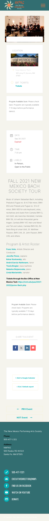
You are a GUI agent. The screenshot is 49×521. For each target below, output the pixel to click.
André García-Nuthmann (17, 262)
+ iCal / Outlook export (25, 387)
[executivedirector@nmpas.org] (6, 479)
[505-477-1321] (6, 472)
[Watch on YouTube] (6, 492)
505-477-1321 (18, 472)
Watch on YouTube (21, 492)
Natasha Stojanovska (15, 269)
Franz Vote (11, 249)
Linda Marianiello (14, 272)
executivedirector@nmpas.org (27, 479)
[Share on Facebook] (15, 348)
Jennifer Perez (12, 256)
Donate (15, 499)
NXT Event (22, 417)
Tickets (18, 86)
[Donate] (6, 499)
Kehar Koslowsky (14, 259)
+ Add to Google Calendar (25, 378)
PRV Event (27, 409)
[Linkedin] (27, 348)
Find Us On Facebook (21, 485)
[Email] (33, 348)
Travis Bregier (12, 266)
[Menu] (41, 5)
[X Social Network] (21, 348)
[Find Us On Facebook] (6, 485)
